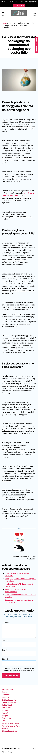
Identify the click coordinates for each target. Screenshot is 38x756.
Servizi (5, 729)
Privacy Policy (7, 752)
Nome (4, 641)
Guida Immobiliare (9, 703)
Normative (6, 713)
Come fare (6, 695)
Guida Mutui (7, 705)
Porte (4, 721)
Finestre (5, 697)
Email (4, 650)
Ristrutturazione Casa (10, 726)
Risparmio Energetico (10, 723)
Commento (6, 622)
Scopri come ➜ (19, 5)
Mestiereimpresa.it (14, 748)
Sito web (5, 659)
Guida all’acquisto (9, 700)
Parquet (5, 716)
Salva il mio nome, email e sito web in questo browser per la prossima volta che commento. (19, 669)
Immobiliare (6, 708)
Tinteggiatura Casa (9, 731)
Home (4, 23)
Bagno (4, 692)
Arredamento (7, 690)
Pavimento (6, 718)
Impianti (5, 710)
